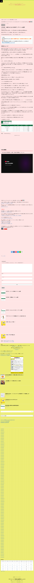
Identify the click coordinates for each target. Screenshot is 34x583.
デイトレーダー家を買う (5, 421)
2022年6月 (2, 470)
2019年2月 (2, 532)
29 (21, 569)
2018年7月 (2, 543)
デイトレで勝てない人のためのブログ (7, 218)
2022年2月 (2, 476)
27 (12, 569)
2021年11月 (2, 481)
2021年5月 (2, 490)
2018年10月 (2, 538)
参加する (22, 371)
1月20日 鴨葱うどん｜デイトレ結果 (9, 341)
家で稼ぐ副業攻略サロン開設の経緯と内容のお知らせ (14, 374)
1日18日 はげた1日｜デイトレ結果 (8, 340)
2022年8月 (2, 467)
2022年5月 (2, 472)
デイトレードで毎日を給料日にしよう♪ (17, 4)
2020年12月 (2, 498)
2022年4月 (2, 473)
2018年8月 (2, 541)
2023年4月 (2, 455)
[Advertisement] (17, 12)
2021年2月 (2, 495)
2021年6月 (2, 489)
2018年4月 (2, 547)
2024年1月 (2, 441)
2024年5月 (2, 435)
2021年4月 (2, 492)
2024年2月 (2, 439)
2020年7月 (2, 506)
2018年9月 (2, 540)
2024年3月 (2, 438)
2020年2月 (2, 513)
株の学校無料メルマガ (8, 42)
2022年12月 (2, 461)
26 (7, 569)
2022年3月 (2, 475)
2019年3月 (2, 530)
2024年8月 (2, 433)
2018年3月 (2, 549)
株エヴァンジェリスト (4, 206)
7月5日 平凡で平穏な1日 (10, 334)
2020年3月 (2, 512)
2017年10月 (2, 557)
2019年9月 (2, 521)
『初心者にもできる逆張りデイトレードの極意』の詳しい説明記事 (11, 215)
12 (7, 566)
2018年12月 (2, 535)
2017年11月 (2, 555)
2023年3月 (2, 456)
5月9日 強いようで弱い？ (10, 321)
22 (21, 568)
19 (7, 568)
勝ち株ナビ (17, 349)
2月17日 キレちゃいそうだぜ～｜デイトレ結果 (14, 310)
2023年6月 (2, 452)
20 (12, 568)
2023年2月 (2, 458)
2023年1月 (2, 459)
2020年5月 (2, 509)
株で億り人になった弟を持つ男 (6, 221)
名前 (2, 273)
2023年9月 (2, 447)
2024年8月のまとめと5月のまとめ (11, 399)
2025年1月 (2, 430)
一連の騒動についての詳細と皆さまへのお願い (13, 380)
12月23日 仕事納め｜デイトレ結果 (12, 297)
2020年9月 (2, 503)
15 (21, 566)
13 (12, 566)
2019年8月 (2, 523)
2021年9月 (2, 484)
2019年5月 (2, 527)
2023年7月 (2, 450)
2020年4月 (2, 510)
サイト (2, 280)
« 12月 (2, 571)
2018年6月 (2, 544)
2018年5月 (2, 546)
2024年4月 (2, 436)
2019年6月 (2, 526)
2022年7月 (2, 469)
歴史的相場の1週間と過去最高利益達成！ (12, 405)
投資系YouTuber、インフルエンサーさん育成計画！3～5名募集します (17, 393)
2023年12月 (2, 442)
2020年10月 (2, 501)
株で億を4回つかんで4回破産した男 (6, 223)
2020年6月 (2, 507)
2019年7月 (2, 524)
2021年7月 (2, 487)
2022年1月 (2, 478)
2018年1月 (2, 552)
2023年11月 (2, 444)
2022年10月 (2, 464)
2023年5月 (2, 453)
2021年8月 (2, 486)
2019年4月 (2, 529)
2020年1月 (2, 515)
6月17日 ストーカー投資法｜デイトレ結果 (13, 291)
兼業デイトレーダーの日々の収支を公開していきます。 (17, 580)
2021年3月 (2, 493)
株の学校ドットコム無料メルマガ (17, 346)
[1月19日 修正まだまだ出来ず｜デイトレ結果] (18, 252)
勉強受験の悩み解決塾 (5, 422)
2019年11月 (2, 518)
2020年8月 (2, 504)
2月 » (4, 571)
